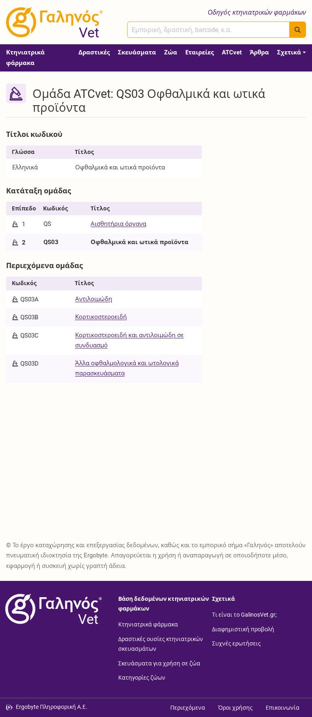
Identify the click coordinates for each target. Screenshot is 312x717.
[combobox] (208, 30)
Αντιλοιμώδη (93, 299)
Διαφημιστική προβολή (243, 629)
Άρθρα (259, 52)
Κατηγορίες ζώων (141, 677)
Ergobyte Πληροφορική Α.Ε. (51, 707)
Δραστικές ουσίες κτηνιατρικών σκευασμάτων (160, 644)
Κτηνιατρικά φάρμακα (25, 58)
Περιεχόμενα (187, 707)
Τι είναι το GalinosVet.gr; (244, 614)
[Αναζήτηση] (297, 30)
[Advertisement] (260, 167)
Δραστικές (94, 52)
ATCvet (232, 52)
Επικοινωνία (282, 707)
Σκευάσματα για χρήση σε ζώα (159, 663)
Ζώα (170, 52)
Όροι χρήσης (235, 707)
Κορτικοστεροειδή (101, 317)
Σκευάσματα (137, 52)
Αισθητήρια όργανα (118, 223)
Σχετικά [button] (289, 52)
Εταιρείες (199, 52)
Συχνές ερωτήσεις (236, 643)
